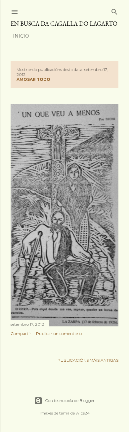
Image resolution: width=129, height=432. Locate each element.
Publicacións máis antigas (88, 360)
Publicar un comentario (59, 333)
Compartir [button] (21, 333)
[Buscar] (114, 10)
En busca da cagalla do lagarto (64, 23)
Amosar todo (33, 79)
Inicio (21, 36)
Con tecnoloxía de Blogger (70, 400)
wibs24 (83, 413)
